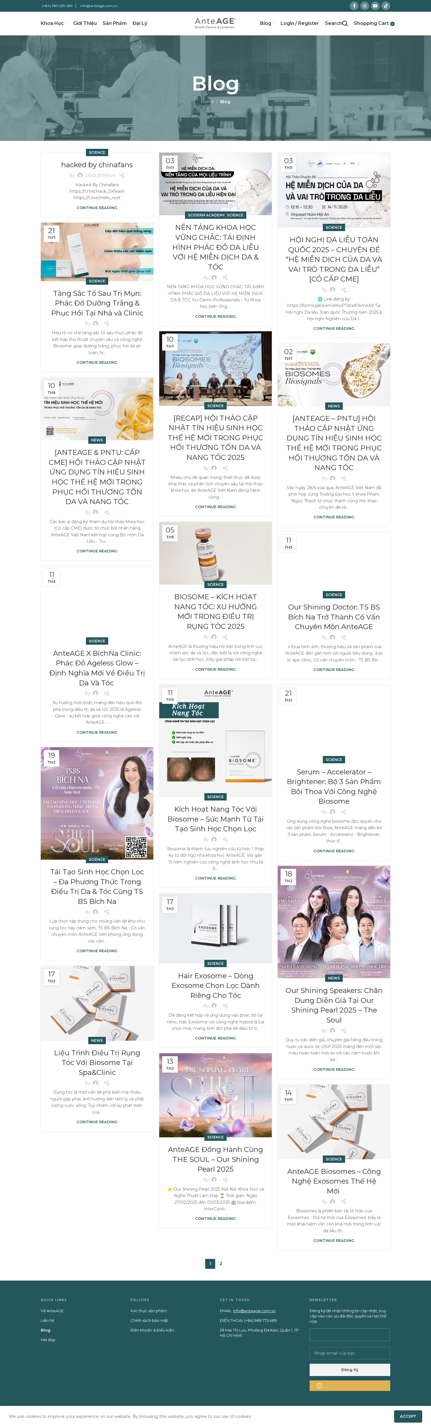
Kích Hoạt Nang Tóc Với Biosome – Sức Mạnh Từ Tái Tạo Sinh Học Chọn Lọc (215, 819)
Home (207, 101)
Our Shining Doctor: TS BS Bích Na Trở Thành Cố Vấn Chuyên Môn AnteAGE (334, 617)
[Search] (336, 23)
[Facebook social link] (354, 5)
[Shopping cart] (371, 23)
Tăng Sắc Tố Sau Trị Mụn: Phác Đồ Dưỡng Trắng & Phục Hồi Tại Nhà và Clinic (97, 303)
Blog (45, 1330)
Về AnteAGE (52, 1310)
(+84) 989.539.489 (57, 6)
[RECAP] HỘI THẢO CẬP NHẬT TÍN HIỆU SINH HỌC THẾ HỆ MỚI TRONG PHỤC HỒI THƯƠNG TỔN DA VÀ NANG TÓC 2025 (215, 438)
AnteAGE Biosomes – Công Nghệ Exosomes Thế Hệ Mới (334, 1181)
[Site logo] (215, 23)
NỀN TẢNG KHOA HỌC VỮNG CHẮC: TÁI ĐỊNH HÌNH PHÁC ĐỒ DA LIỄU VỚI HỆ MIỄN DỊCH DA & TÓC (215, 247)
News (334, 406)
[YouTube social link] (375, 5)
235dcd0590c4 (100, 175)
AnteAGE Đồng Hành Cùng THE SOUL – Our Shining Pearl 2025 (215, 1159)
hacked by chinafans (97, 165)
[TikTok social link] (385, 5)
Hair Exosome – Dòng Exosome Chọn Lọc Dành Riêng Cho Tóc (216, 986)
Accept (408, 1416)
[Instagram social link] (364, 5)
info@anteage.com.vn (99, 6)
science (97, 152)
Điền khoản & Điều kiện (152, 1330)
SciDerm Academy (206, 215)
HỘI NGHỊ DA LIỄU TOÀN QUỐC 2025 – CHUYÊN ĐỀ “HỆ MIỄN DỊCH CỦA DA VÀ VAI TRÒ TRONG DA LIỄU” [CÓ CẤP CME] (334, 259)
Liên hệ (47, 1320)
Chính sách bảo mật (149, 1320)
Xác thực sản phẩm (148, 1310)
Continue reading (97, 207)
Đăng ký (350, 1369)
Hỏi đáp (48, 1339)
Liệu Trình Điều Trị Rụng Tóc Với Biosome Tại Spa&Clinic (97, 1063)
